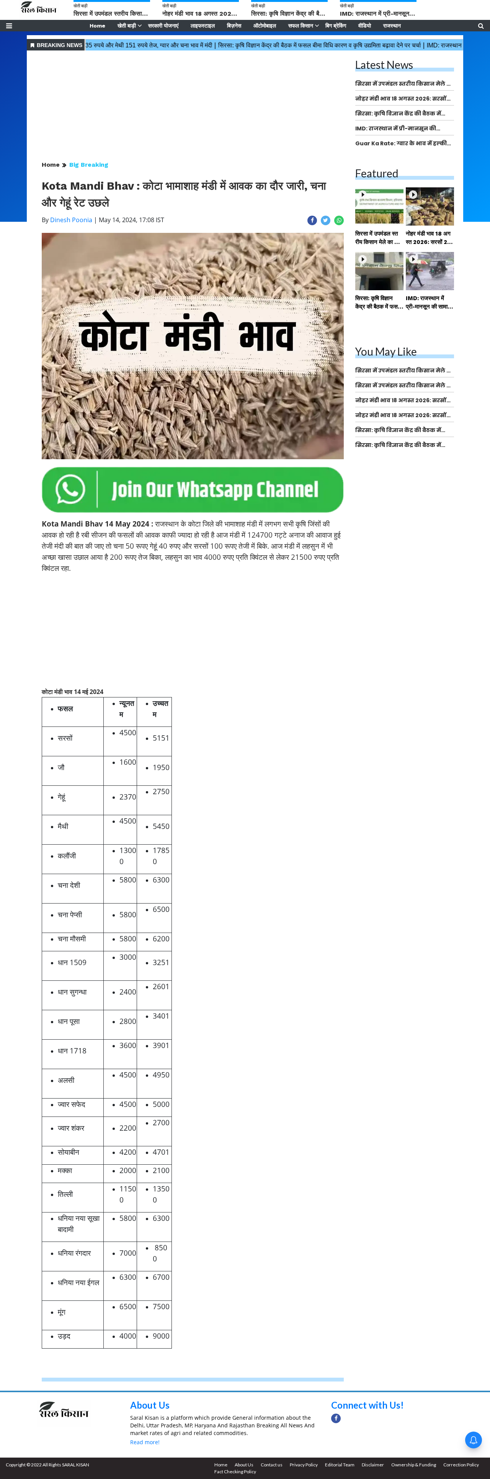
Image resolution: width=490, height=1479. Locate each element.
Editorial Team (339, 1465)
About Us (150, 1405)
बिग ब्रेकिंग (335, 26)
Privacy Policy (304, 1465)
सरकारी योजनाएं (163, 26)
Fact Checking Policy (235, 1471)
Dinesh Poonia (71, 220)
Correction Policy (461, 1465)
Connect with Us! (367, 1405)
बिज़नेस (234, 26)
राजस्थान (392, 26)
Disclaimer (373, 1465)
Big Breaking (88, 164)
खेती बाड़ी (127, 26)
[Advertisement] (193, 106)
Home (97, 26)
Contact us (272, 1465)
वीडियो (364, 26)
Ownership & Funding (413, 1465)
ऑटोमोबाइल (264, 26)
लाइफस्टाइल (203, 26)
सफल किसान (300, 26)
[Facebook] (336, 1418)
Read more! (145, 1442)
